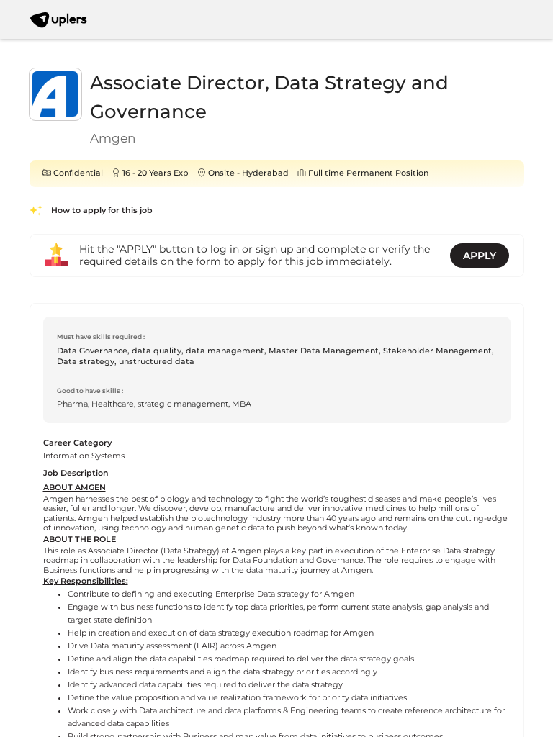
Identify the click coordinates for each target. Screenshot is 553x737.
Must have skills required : (101, 336)
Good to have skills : (90, 390)
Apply (479, 255)
